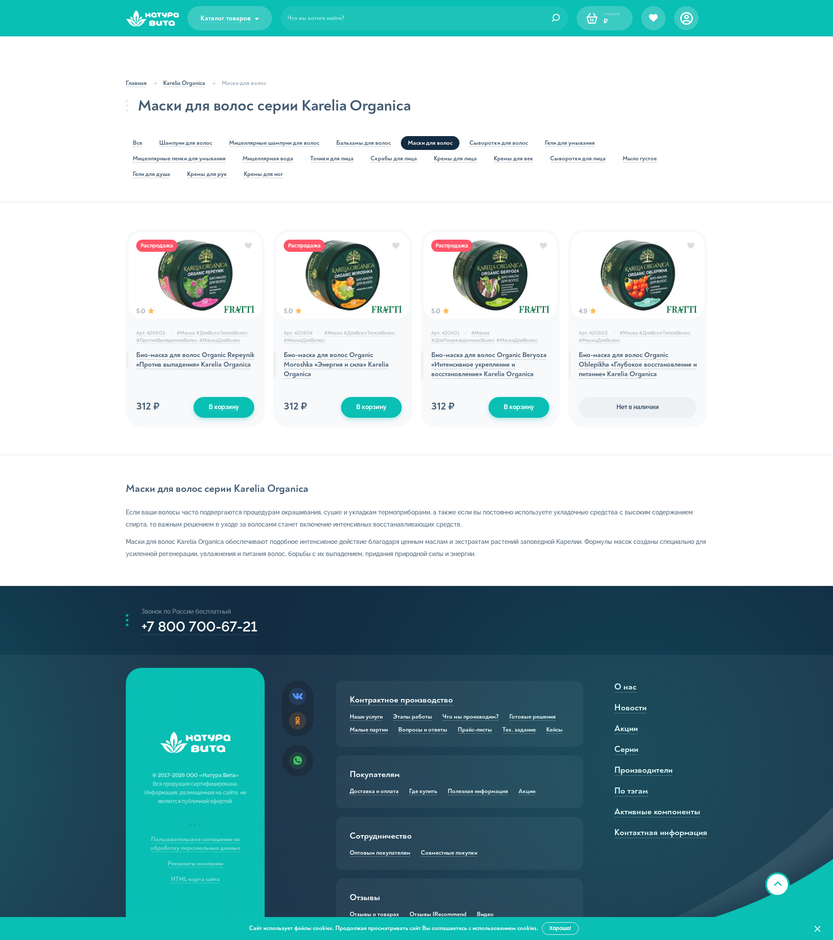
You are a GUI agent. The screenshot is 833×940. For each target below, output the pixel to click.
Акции (526, 791)
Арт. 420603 (150, 333)
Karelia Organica (184, 83)
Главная (136, 83)
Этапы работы (412, 716)
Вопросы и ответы (422, 729)
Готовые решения (532, 716)
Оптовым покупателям (380, 852)
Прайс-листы (475, 729)
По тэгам (631, 790)
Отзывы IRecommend (438, 914)
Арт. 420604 (298, 333)
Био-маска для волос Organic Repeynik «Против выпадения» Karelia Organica (195, 360)
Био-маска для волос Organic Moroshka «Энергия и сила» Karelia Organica (336, 364)
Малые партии (369, 729)
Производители (643, 769)
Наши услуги (366, 716)
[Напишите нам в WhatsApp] (297, 760)
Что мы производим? (471, 716)
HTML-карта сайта (195, 879)
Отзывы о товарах (374, 914)
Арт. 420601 (445, 333)
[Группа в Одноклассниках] (297, 720)
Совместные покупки (449, 852)
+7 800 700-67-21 (199, 626)
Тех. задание (519, 729)
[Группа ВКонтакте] (297, 696)
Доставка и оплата (374, 791)
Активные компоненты (657, 811)
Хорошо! (560, 928)
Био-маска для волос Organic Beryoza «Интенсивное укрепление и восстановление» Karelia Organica (489, 364)
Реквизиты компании (195, 863)
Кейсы (554, 729)
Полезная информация (478, 791)
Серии (626, 749)
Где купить (423, 791)
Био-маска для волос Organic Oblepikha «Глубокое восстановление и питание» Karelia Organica (638, 364)
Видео (485, 914)
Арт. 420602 (593, 333)
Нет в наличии (638, 406)
